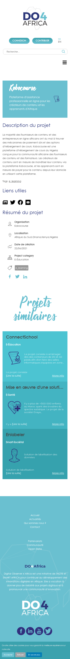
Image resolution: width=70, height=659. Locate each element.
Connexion (19, 40)
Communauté (35, 545)
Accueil (35, 515)
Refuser (20, 655)
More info (58, 375)
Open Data (35, 548)
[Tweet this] (17, 276)
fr (59, 39)
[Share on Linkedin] (25, 276)
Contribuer (42, 40)
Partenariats (35, 541)
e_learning (15, 181)
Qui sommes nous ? (35, 523)
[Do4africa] (35, 19)
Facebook (21, 631)
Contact (35, 526)
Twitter (48, 631)
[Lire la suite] (13, 375)
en (59, 41)
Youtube (39, 631)
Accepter (8, 655)
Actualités (35, 519)
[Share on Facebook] (10, 276)
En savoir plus (34, 655)
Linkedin (30, 631)
